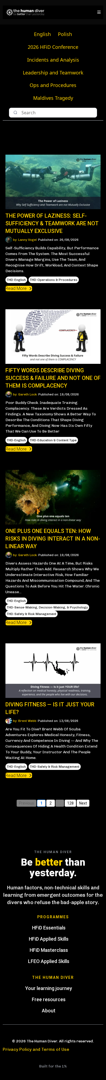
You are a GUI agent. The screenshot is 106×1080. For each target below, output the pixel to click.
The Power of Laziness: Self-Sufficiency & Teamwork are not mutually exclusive (52, 223)
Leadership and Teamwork (53, 72)
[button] (98, 12)
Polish (65, 34)
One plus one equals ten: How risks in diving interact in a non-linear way (52, 539)
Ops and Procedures (53, 85)
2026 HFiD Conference (53, 47)
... (60, 803)
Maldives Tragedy (53, 98)
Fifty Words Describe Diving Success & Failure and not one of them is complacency (53, 378)
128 (70, 803)
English (42, 34)
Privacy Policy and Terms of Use (36, 1049)
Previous (26, 803)
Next (83, 803)
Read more (16, 288)
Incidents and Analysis (53, 59)
